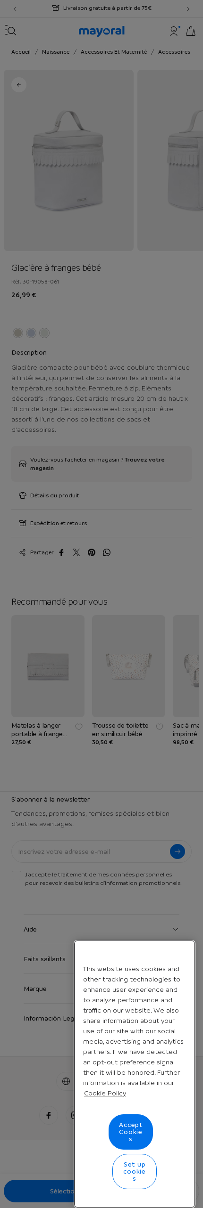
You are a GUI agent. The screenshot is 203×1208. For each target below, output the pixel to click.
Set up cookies (134, 1171)
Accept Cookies (131, 1131)
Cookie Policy (105, 1093)
